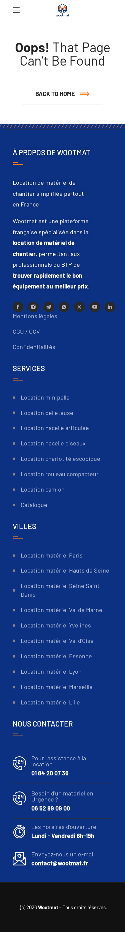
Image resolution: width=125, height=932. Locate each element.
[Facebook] (18, 307)
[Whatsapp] (64, 307)
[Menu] (16, 10)
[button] (62, 94)
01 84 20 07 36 (50, 773)
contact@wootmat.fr (59, 863)
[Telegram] (48, 307)
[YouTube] (94, 307)
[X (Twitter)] (79, 307)
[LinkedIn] (110, 307)
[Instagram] (33, 307)
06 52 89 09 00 (50, 808)
